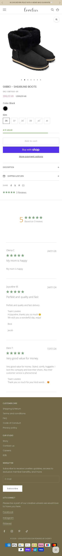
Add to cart (31, 141)
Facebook (8, 512)
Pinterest (7, 523)
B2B (5, 455)
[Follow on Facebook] (4, 531)
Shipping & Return (12, 408)
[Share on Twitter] (15, 185)
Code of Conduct (12, 423)
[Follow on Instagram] (11, 531)
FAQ (5, 418)
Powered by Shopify (43, 538)
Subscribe (12, 488)
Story (5, 441)
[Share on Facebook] (11, 185)
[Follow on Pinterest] (19, 531)
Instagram (8, 517)
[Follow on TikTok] (26, 531)
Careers (7, 450)
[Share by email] (23, 185)
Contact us (8, 445)
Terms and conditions (14, 413)
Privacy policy (10, 427)
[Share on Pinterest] (19, 185)
